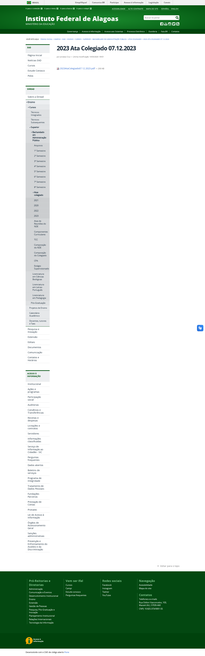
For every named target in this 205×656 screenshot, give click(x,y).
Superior (87, 39)
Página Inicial (46, 39)
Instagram (169, 23)
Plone (66, 652)
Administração (36, 589)
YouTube (165, 23)
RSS (177, 23)
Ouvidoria (152, 31)
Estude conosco (73, 592)
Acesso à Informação (91, 31)
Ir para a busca (67, 8)
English (174, 9)
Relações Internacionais (40, 619)
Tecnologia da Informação (41, 622)
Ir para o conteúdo (34, 8)
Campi (69, 588)
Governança (72, 31)
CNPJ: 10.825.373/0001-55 (151, 608)
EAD (63, 39)
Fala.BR (164, 31)
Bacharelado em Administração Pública (109, 39)
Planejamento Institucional (42, 615)
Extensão (33, 602)
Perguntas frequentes (76, 595)
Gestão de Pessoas (38, 606)
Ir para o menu (51, 8)
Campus (57, 39)
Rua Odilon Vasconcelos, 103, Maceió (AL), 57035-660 (153, 604)
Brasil (35, 2)
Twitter (173, 23)
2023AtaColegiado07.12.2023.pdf (77, 68)
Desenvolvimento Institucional (43, 596)
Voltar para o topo (169, 565)
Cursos (78, 39)
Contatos (175, 31)
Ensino (70, 39)
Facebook (161, 23)
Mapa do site (152, 9)
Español (165, 9)
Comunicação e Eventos (40, 592)
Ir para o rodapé (84, 8)
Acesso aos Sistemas (113, 31)
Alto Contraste (135, 9)
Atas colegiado (134, 39)
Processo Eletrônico (136, 31)
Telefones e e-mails (148, 599)
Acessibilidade (118, 9)
